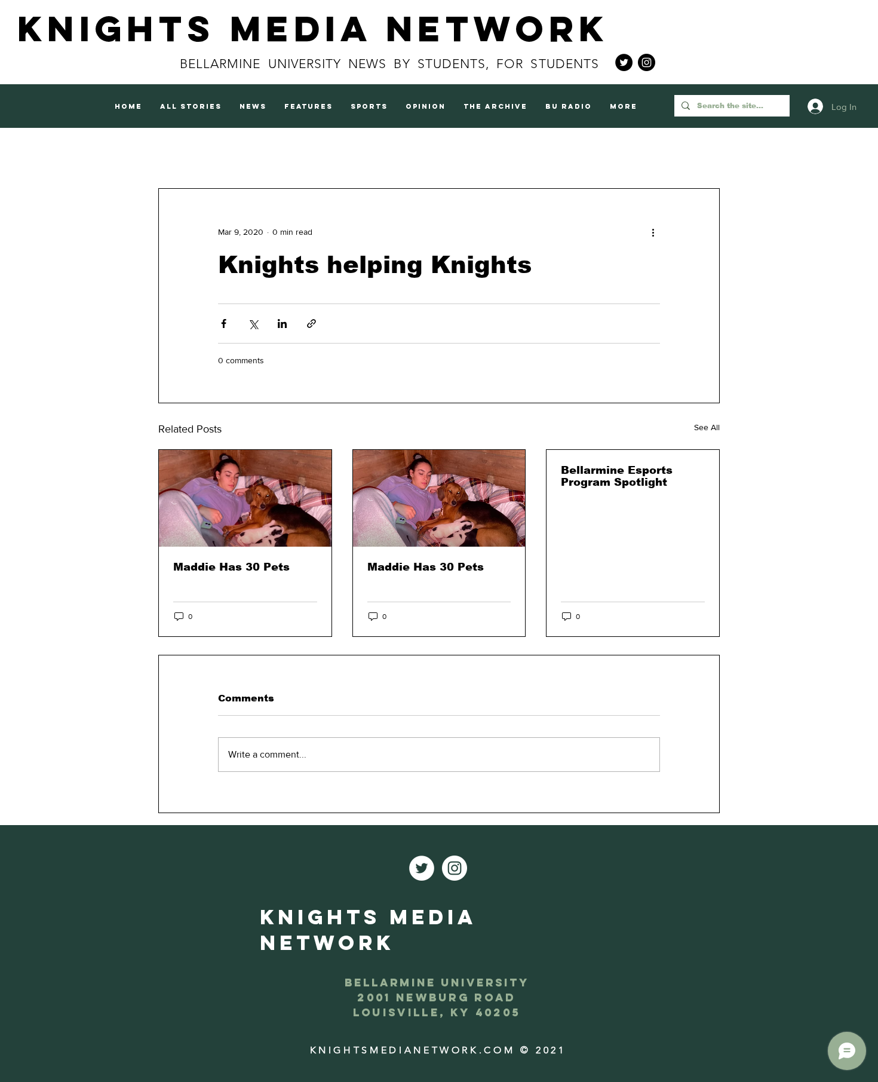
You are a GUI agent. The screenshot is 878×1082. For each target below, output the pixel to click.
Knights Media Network (313, 28)
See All (707, 427)
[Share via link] (311, 323)
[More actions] (653, 232)
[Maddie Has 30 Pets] (245, 498)
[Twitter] (624, 62)
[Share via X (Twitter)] (253, 323)
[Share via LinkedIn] (282, 323)
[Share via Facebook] (223, 323)
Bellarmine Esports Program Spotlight (617, 476)
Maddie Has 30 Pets (231, 567)
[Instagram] (646, 62)
